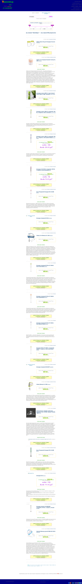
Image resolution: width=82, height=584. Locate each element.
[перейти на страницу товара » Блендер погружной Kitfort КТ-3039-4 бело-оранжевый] (31, 298)
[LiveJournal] (74, 583)
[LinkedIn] (73, 583)
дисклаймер (43, 580)
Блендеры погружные (53, 215)
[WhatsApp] (78, 583)
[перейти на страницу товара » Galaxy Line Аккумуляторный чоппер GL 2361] (31, 61)
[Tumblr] (75, 583)
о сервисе (38, 580)
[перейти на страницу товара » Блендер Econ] (31, 477)
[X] (71, 583)
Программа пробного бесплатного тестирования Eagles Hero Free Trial (40, 439)
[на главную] (7, 2)
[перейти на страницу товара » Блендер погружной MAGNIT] (31, 369)
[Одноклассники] (70, 583)
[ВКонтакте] (69, 583)
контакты (47, 580)
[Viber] (77, 583)
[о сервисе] (7, 9)
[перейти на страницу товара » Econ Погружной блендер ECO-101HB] (31, 193)
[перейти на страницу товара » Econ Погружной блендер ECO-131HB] (31, 452)
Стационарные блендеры (52, 39)
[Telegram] (81, 583)
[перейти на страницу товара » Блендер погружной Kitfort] (31, 220)
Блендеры (54, 320)
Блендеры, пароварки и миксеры (51, 57)
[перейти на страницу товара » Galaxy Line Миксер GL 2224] (31, 237)
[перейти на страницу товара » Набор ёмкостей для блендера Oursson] (31, 43)
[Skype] (79, 583)
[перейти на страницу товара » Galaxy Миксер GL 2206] (31, 386)
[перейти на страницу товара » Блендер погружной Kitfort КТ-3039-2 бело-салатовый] (31, 267)
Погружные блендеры (53, 166)
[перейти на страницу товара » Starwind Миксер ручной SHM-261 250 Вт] (31, 533)
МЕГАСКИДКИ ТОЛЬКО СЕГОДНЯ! (46, 13)
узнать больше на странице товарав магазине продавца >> (41, 52)
